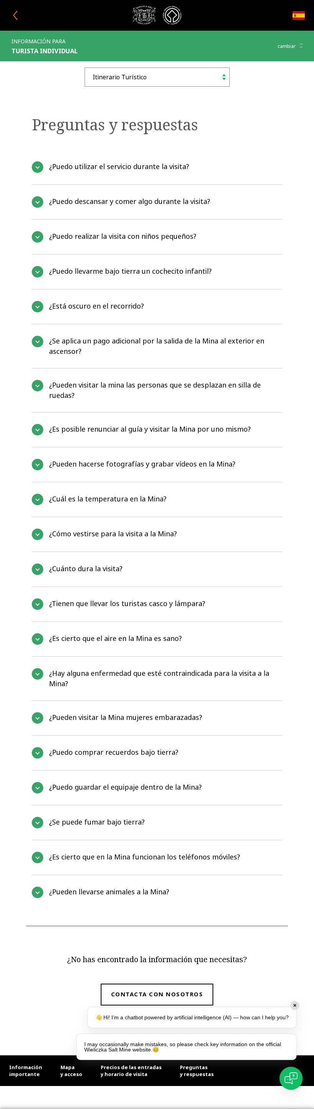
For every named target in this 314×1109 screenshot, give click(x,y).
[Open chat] (291, 1078)
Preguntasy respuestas (197, 1070)
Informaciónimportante (25, 1070)
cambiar (287, 46)
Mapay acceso (71, 1070)
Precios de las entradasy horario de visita (131, 1070)
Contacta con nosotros (157, 994)
